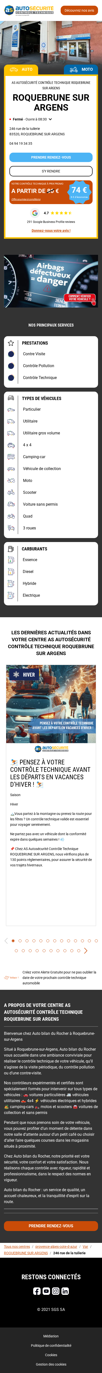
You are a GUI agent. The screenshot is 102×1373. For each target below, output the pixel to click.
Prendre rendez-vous (51, 157)
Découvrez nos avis (79, 10)
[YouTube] (46, 1291)
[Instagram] (55, 1291)
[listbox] (51, 795)
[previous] (6, 941)
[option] (51, 795)
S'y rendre (51, 171)
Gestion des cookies (51, 1364)
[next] (85, 951)
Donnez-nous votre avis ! (51, 231)
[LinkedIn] (65, 1291)
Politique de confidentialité (51, 1346)
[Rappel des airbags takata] (51, 281)
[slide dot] (13, 940)
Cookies (51, 1355)
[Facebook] (37, 1291)
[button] (30, 119)
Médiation (51, 1336)
